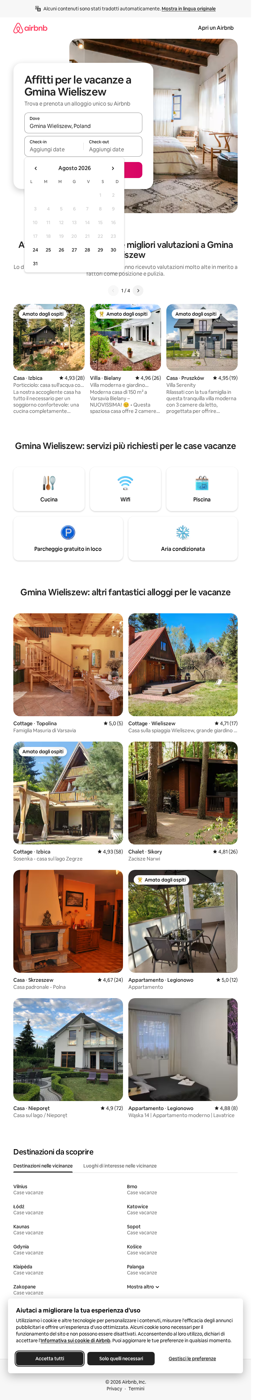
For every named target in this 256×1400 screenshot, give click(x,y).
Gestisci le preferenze (192, 1359)
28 (87, 250)
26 (61, 250)
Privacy (114, 1389)
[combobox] (83, 126)
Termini (136, 1389)
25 (48, 250)
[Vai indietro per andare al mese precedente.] (36, 168)
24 (35, 250)
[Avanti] (138, 290)
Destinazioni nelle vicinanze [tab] (43, 1166)
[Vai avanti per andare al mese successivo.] (113, 168)
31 (35, 264)
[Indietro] (113, 290)
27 (74, 250)
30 (113, 250)
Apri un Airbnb (216, 27)
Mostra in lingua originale (189, 9)
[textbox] (54, 149)
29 (100, 250)
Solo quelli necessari (121, 1359)
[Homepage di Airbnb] (30, 27)
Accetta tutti (49, 1359)
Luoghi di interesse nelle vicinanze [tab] (120, 1166)
